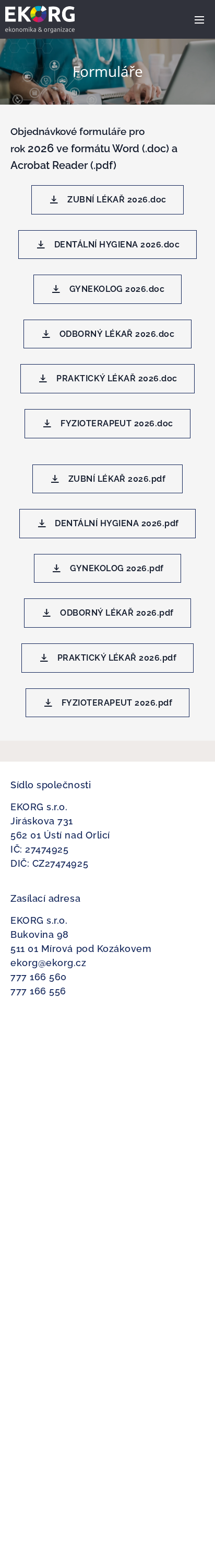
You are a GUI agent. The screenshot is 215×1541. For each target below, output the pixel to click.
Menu (199, 19)
